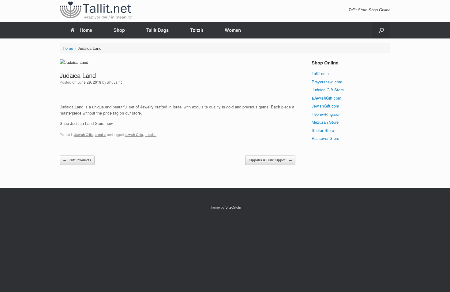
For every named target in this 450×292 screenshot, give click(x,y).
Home (86, 30)
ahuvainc (114, 82)
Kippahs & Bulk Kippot (270, 160)
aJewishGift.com (326, 98)
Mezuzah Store (325, 122)
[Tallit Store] (96, 11)
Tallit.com (320, 73)
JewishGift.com (325, 106)
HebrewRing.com (327, 114)
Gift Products (77, 160)
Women (233, 30)
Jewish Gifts (83, 134)
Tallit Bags (157, 30)
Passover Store (325, 138)
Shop (119, 30)
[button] (381, 30)
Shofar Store (323, 130)
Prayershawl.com (327, 82)
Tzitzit (196, 30)
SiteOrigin (233, 207)
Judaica (100, 134)
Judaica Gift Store (328, 90)
